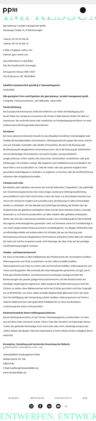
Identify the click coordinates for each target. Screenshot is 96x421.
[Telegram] (5, 2)
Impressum (37, 398)
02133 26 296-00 (20, 39)
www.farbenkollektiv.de (14, 372)
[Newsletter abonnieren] (83, 10)
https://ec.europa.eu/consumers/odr (28, 116)
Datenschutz (63, 398)
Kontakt (14, 398)
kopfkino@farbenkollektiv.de (24, 368)
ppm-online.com (20, 54)
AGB (85, 398)
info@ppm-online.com (21, 50)
